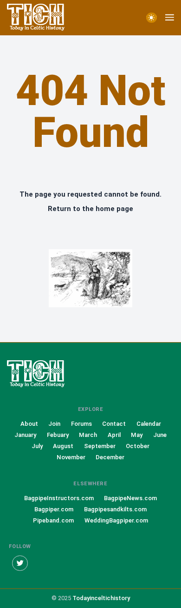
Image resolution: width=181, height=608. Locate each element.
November (71, 457)
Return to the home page (90, 209)
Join (54, 423)
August (63, 446)
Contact (114, 423)
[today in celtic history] (44, 374)
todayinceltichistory (101, 598)
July (37, 446)
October (137, 446)
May (136, 434)
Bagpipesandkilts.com (115, 509)
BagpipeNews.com (130, 498)
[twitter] (20, 563)
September (100, 446)
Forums (81, 423)
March (88, 434)
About (29, 423)
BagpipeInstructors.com (59, 498)
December (110, 457)
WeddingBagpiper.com (116, 520)
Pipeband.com (53, 520)
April (114, 434)
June (160, 434)
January (25, 434)
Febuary (58, 434)
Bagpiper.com (53, 509)
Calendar (148, 423)
